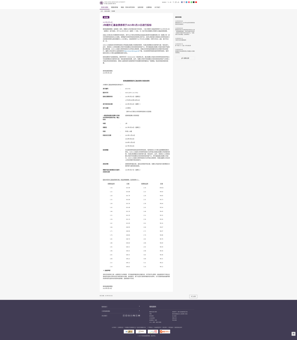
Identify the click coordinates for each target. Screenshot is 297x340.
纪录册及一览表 (153, 320)
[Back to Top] (293, 334)
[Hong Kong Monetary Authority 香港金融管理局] (112, 3)
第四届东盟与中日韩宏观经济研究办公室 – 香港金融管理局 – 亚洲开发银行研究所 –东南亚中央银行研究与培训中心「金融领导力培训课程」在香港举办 (185, 32)
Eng (168, 2)
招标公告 (174, 318)
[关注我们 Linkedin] (186, 2)
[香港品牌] (153, 331)
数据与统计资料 (153, 311)
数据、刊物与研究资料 (128, 7)
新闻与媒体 (104, 7)
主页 (102, 11)
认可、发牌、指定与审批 (155, 322)
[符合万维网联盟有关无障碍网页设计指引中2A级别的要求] (129, 331)
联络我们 (164, 2)
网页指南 (171, 327)
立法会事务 (152, 318)
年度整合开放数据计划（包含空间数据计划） (136, 327)
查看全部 (186, 58)
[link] (178, 2)
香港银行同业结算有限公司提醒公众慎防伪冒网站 (185, 52)
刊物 (150, 313)
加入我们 (174, 316)
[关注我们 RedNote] (189, 2)
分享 (194, 296)
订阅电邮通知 (106, 311)
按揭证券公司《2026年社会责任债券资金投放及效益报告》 (185, 23)
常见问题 (174, 320)
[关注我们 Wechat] (191, 2)
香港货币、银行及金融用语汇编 (179, 311)
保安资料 (164, 327)
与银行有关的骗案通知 (180, 40)
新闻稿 (113, 11)
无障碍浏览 (120, 327)
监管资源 (140, 7)
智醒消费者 (114, 7)
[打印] (176, 2)
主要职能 (149, 7)
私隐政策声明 (157, 327)
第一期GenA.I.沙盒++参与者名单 (183, 45)
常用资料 (152, 307)
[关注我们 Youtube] (196, 2)
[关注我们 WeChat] (134, 315)
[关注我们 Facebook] (182, 2)
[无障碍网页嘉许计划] (141, 331)
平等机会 (150, 327)
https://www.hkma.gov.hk (131, 51)
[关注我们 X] (193, 2)
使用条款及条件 (178, 327)
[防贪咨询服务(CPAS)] (165, 331)
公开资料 (114, 327)
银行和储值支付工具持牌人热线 (179, 313)
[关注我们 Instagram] (184, 2)
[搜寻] (173, 2)
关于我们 (157, 7)
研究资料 (151, 316)
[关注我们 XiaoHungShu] (131, 315)
